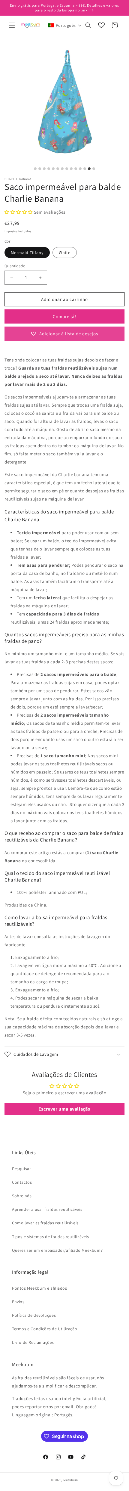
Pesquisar (21, 1168)
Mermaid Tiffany (27, 252)
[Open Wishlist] (101, 25)
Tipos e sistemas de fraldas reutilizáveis (50, 1236)
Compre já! (64, 316)
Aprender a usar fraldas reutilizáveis (47, 1209)
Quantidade (14, 265)
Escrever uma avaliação (64, 1109)
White (64, 252)
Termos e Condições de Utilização (44, 1328)
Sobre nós (22, 1195)
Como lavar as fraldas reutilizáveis (45, 1223)
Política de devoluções (34, 1315)
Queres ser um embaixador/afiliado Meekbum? (57, 1250)
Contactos (22, 1182)
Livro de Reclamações (33, 1342)
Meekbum (70, 1480)
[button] (12, 25)
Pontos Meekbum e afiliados (39, 1288)
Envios (18, 1301)
